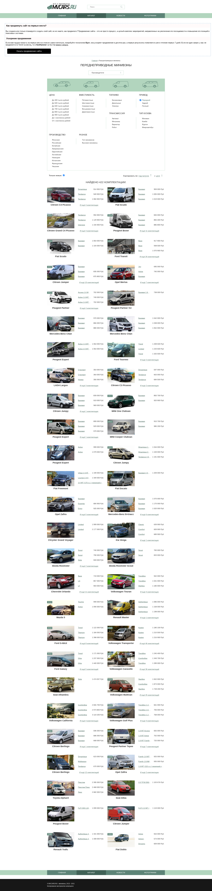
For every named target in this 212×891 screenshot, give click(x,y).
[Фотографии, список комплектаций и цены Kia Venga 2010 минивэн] (121, 530)
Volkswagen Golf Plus (121, 720)
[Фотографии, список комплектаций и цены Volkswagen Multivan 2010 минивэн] (121, 684)
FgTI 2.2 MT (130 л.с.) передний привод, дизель (144, 808)
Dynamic (141, 844)
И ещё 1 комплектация (89, 411)
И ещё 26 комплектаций (149, 257)
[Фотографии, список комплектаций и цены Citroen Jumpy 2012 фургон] (60, 401)
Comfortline (142, 658)
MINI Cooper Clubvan (121, 437)
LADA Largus (61, 385)
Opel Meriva (121, 282)
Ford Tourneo (121, 359)
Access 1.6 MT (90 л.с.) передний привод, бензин (84, 292)
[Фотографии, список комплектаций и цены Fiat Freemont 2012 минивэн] (60, 478)
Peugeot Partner (60, 308)
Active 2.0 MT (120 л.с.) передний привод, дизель (84, 349)
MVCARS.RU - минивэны (57, 883)
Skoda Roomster (61, 566)
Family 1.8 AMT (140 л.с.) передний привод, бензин (144, 761)
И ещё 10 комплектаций (89, 282)
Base (140, 241)
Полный (145, 106)
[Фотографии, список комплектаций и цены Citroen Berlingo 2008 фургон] (60, 736)
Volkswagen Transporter (121, 643)
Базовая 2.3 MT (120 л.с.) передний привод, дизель (144, 473)
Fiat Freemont (60, 488)
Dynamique (82, 189)
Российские (56, 143)
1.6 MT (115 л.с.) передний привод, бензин (151, 766)
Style (80, 560)
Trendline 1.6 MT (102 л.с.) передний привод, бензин (144, 710)
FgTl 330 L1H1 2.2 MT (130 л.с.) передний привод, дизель (84, 808)
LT (79, 586)
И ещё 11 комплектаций (149, 231)
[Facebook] (151, 7)
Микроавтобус (147, 127)
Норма (80, 380)
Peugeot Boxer (121, 230)
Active (140, 271)
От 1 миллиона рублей (61, 121)
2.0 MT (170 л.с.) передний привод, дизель (91, 483)
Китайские (56, 146)
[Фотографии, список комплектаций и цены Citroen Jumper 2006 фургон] (121, 813)
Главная (62, 16)
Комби (144, 121)
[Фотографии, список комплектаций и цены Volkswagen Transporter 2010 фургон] (121, 633)
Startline (141, 679)
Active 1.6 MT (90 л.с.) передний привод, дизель (84, 344)
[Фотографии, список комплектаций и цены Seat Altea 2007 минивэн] (121, 788)
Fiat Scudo (121, 205)
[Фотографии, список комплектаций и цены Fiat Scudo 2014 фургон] (121, 194)
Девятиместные (88, 112)
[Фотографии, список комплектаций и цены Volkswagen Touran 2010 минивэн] (121, 581)
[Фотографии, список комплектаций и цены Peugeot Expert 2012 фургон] (60, 427)
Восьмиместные (88, 109)
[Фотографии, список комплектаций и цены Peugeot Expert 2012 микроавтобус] (60, 452)
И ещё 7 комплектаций (149, 282)
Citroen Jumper (61, 282)
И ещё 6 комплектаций (149, 514)
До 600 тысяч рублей (60, 106)
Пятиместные (87, 100)
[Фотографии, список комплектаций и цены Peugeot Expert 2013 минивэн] (60, 349)
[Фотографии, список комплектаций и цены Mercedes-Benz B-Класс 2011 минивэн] (121, 504)
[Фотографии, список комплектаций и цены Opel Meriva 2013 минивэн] (121, 272)
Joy (139, 267)
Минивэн (145, 118)
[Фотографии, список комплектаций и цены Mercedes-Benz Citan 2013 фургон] (60, 323)
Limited (141, 349)
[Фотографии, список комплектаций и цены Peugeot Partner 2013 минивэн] (60, 298)
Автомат (115, 118)
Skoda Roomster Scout (121, 566)
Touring (81, 602)
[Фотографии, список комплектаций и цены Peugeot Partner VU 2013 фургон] (121, 298)
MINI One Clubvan (121, 411)
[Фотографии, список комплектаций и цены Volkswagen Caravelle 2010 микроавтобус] (121, 659)
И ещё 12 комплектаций (89, 772)
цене (158, 176)
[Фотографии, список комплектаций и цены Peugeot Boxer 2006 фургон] (60, 813)
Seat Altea (121, 798)
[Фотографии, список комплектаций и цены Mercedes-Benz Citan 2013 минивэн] (121, 323)
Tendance (82, 194)
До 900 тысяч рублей (60, 115)
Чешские (55, 166)
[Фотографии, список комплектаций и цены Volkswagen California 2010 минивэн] (60, 710)
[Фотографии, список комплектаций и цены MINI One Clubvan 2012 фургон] (121, 401)
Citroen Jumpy (60, 411)
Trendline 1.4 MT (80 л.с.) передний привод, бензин (144, 705)
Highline (141, 586)
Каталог (91, 16)
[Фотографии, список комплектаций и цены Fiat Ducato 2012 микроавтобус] (121, 478)
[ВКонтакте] (139, 7)
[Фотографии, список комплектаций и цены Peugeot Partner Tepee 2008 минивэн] (121, 736)
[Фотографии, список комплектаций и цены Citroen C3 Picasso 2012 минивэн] (121, 375)
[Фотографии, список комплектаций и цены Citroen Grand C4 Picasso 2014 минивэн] (60, 220)
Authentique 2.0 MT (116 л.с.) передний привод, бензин (84, 834)
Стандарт (82, 370)
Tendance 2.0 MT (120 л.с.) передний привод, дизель (144, 457)
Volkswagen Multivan (121, 695)
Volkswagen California (61, 720)
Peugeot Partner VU (121, 308)
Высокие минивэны (90, 143)
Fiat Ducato (121, 488)
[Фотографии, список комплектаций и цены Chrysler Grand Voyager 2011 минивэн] (60, 530)
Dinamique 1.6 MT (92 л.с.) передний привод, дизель (144, 447)
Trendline (142, 576)
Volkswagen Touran (121, 591)
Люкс (80, 792)
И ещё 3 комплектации (89, 231)
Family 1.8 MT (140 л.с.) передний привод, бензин (144, 757)
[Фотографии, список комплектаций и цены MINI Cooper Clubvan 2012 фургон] (121, 427)
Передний (146, 100)
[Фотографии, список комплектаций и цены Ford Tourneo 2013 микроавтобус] (121, 349)
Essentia (81, 504)
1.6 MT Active (143, 736)
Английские (56, 155)
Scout (80, 550)
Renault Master (121, 617)
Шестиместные (88, 103)
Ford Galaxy (60, 669)
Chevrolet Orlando (60, 591)
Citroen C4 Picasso (61, 205)
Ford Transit (121, 256)
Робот (114, 127)
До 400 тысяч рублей (60, 100)
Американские (58, 149)
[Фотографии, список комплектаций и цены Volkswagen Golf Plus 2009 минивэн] (121, 710)
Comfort (141, 529)
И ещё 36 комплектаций (149, 669)
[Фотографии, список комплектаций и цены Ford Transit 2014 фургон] (121, 246)
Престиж (81, 782)
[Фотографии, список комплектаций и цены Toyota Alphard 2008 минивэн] (60, 788)
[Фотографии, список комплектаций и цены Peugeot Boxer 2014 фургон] (121, 220)
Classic (141, 524)
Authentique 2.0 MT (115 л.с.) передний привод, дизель (84, 839)
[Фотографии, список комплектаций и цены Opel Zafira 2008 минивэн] (121, 762)
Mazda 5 (60, 617)
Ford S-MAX (60, 643)
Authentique (143, 602)
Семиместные (87, 106)
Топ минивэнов (88, 140)
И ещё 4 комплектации (89, 205)
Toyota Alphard (61, 798)
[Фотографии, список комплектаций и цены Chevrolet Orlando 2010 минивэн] (60, 581)
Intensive (81, 225)
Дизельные (116, 103)
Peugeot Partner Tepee (121, 746)
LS (79, 581)
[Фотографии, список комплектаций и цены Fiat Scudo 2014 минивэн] (60, 246)
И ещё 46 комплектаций (149, 643)
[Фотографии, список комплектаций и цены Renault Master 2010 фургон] (121, 607)
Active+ (141, 839)
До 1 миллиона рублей (61, 118)
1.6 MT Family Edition (144, 741)
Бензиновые (117, 100)
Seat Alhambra (60, 695)
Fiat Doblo (121, 849)
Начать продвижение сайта (29, 51)
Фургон (145, 124)
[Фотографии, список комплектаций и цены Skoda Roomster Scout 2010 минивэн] (121, 556)
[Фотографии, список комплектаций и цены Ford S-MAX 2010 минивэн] (60, 633)
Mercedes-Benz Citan (61, 334)
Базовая (141, 189)
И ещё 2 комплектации (149, 360)
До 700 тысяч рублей (60, 109)
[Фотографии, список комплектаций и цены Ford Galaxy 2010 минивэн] (60, 659)
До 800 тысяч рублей (60, 112)
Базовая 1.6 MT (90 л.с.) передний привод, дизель (144, 292)
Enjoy (80, 508)
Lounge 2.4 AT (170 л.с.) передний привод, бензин (84, 478)
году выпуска (144, 176)
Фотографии (150, 16)
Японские (56, 140)
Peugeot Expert (61, 359)
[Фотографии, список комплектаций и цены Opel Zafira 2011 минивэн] (60, 504)
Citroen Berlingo (60, 746)
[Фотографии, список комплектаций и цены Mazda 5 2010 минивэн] (60, 607)
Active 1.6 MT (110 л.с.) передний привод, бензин (84, 297)
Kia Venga (121, 540)
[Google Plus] (157, 7)
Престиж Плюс (84, 787)
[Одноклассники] (145, 7)
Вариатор (116, 124)
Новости (120, 16)
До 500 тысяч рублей (60, 103)
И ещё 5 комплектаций (89, 514)
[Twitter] (163, 7)
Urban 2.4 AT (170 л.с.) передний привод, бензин (84, 473)
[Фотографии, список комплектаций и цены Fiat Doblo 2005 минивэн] (121, 839)
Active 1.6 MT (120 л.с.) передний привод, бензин (84, 302)
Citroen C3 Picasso (121, 385)
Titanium (81, 632)
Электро (115, 106)
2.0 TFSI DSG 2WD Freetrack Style (144, 782)
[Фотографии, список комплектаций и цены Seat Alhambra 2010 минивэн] (60, 684)
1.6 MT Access (144, 731)
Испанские (56, 160)
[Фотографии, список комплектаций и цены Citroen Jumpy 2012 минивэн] (121, 452)
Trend (140, 344)
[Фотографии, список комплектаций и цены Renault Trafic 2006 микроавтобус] (60, 839)
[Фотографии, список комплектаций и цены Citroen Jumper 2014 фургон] (60, 272)
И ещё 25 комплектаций (149, 695)
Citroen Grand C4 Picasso (60, 230)
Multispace (82, 761)
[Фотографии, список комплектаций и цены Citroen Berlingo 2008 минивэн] (60, 762)
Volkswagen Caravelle (121, 669)
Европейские (57, 152)
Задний (145, 103)
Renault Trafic (60, 849)
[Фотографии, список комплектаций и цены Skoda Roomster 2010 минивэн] (60, 556)
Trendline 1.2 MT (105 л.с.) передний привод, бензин (144, 715)
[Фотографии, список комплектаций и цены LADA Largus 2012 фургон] (60, 375)
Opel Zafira (60, 514)
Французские (57, 163)
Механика (116, 121)
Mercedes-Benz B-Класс (121, 514)
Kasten (141, 628)
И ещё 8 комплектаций (89, 643)
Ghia (80, 658)
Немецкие (56, 158)
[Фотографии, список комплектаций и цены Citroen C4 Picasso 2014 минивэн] (60, 194)
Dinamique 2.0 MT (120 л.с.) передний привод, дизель (144, 452)
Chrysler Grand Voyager (60, 540)
